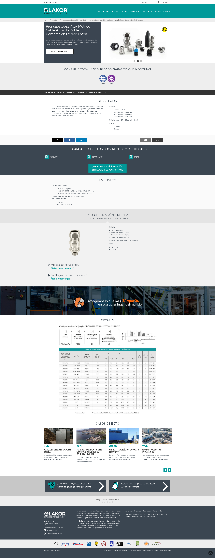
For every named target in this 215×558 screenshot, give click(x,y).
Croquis (101, 92)
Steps (136, 157)
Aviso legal (107, 550)
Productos (96, 11)
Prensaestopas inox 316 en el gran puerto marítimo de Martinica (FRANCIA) (89, 452)
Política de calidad (165, 550)
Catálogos (114, 11)
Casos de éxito (107, 423)
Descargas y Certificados (66, 92)
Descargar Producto (60, 51)
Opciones (92, 92)
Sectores (105, 11)
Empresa (124, 11)
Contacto (166, 11)
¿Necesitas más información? (107, 168)
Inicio (45, 20)
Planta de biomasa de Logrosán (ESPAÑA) (57, 450)
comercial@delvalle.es (54, 533)
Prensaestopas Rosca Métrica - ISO (73, 20)
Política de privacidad (120, 550)
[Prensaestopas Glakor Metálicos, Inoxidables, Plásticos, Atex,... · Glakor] (56, 11)
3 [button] (141, 61)
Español (165, 2)
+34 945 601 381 (51, 530)
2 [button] (138, 61)
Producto (54, 157)
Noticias (158, 11)
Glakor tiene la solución (63, 268)
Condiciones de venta (150, 550)
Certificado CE (98, 157)
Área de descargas (60, 278)
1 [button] (134, 61)
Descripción (49, 92)
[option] (137, 42)
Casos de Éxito (147, 11)
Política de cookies (135, 550)
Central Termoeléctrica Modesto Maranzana (124, 450)
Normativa (81, 92)
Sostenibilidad (135, 11)
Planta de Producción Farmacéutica (151, 450)
